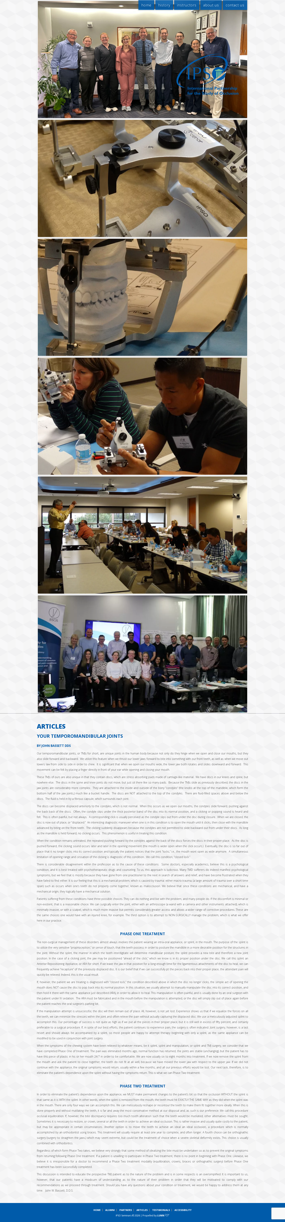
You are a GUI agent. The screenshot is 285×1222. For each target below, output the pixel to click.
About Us (211, 5)
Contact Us (235, 5)
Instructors (186, 5)
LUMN (161, 1215)
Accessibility (183, 1210)
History (164, 5)
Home (146, 5)
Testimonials (161, 1210)
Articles (142, 1210)
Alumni (110, 1210)
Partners (125, 1210)
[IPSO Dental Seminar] (207, 75)
